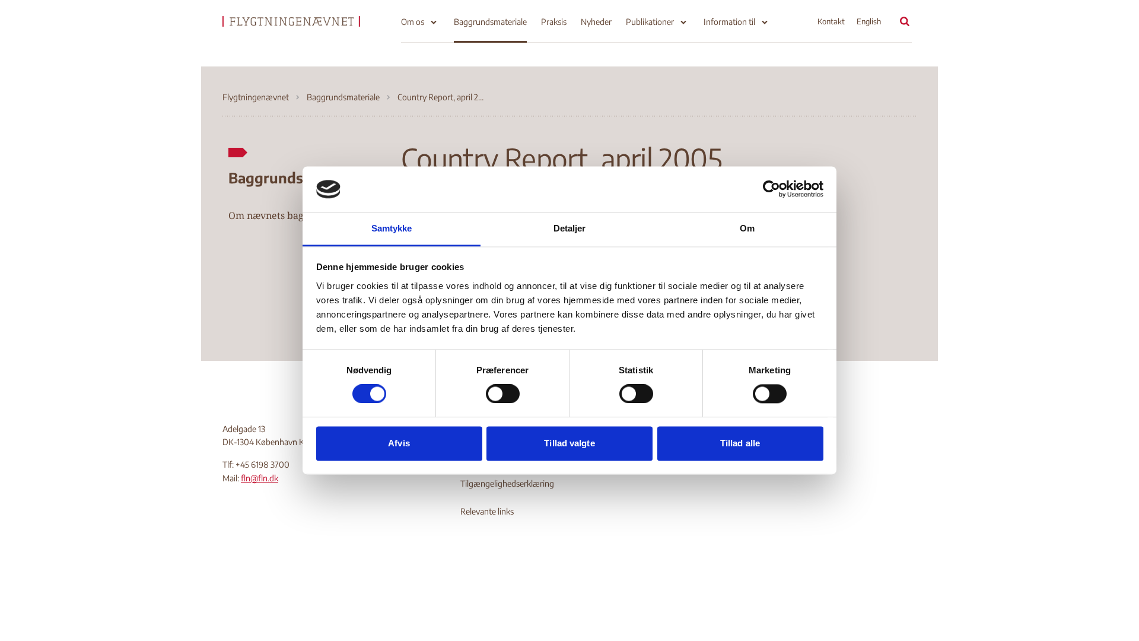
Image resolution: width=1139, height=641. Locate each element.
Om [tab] (747, 228)
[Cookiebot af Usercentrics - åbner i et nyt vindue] (771, 189)
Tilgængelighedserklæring (507, 483)
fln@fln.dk (259, 478)
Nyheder (596, 22)
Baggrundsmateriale (490, 22)
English (869, 21)
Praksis (554, 22)
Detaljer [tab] (569, 228)
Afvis (399, 443)
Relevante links (487, 511)
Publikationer (650, 22)
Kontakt (831, 21)
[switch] (503, 394)
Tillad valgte (569, 443)
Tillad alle (740, 443)
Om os (412, 22)
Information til (729, 22)
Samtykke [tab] (391, 228)
